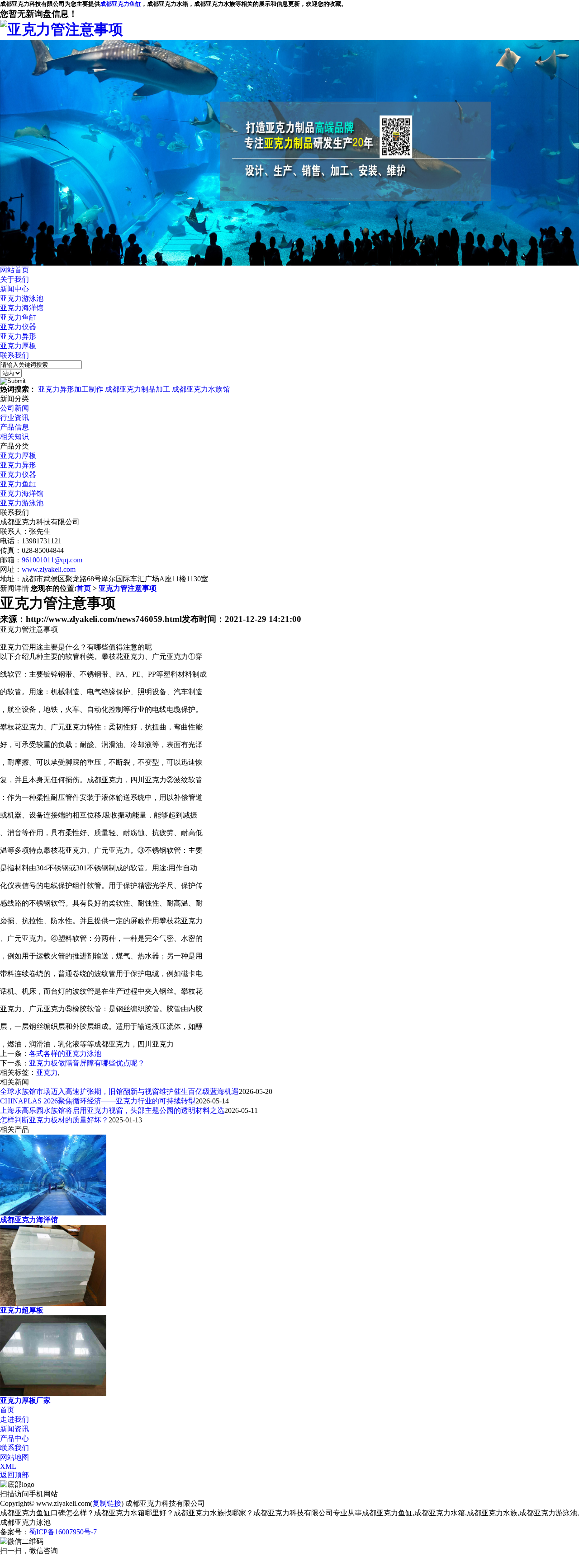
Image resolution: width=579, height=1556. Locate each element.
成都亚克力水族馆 (201, 389)
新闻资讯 (14, 1429)
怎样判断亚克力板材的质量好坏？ (54, 1120)
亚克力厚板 (18, 346)
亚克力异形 (18, 336)
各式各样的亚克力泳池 (65, 1053)
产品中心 (14, 1438)
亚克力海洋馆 (21, 308)
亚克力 (47, 1072)
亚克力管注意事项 (128, 588)
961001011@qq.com (52, 560)
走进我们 (14, 1419)
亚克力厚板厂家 (25, 1400)
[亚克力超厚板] (53, 1303)
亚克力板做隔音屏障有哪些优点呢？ (87, 1063)
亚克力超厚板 (21, 1310)
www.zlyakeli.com (49, 569)
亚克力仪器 (18, 327)
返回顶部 (14, 1475)
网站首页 (14, 270)
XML (8, 1466)
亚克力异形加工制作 (70, 389)
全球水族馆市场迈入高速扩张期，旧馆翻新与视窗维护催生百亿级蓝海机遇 (119, 1091)
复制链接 (106, 1503)
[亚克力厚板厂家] (53, 1393)
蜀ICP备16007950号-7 (63, 1532)
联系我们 (14, 355)
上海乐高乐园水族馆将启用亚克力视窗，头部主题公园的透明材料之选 (112, 1110)
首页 (83, 588)
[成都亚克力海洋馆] (53, 1212)
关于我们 (14, 279)
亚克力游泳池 (21, 298)
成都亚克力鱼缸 (120, 3)
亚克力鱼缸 (18, 317)
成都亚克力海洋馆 (29, 1220)
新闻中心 (14, 289)
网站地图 (14, 1457)
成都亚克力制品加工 (137, 389)
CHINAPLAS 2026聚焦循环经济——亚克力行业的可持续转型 (97, 1101)
